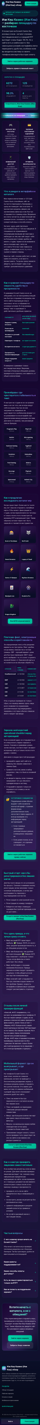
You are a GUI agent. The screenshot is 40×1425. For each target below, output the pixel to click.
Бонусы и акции (7, 1397)
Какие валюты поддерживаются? (12, 1263)
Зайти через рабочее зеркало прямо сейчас (20, 855)
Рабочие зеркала (8, 1393)
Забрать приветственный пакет (20, 68)
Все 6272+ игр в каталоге (20, 621)
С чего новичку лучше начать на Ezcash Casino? (18, 1240)
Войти (10, 1421)
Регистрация (31, 3)
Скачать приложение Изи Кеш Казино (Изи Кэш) (20, 1146)
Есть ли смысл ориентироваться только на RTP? (18, 1281)
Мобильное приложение (10, 1400)
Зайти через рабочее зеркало (20, 61)
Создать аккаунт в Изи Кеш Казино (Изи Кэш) (20, 917)
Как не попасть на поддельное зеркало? (17, 1290)
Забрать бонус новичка (20, 1345)
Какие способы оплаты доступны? (14, 1272)
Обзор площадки (8, 1390)
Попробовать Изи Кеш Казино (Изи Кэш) (20, 105)
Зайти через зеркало (20, 1338)
